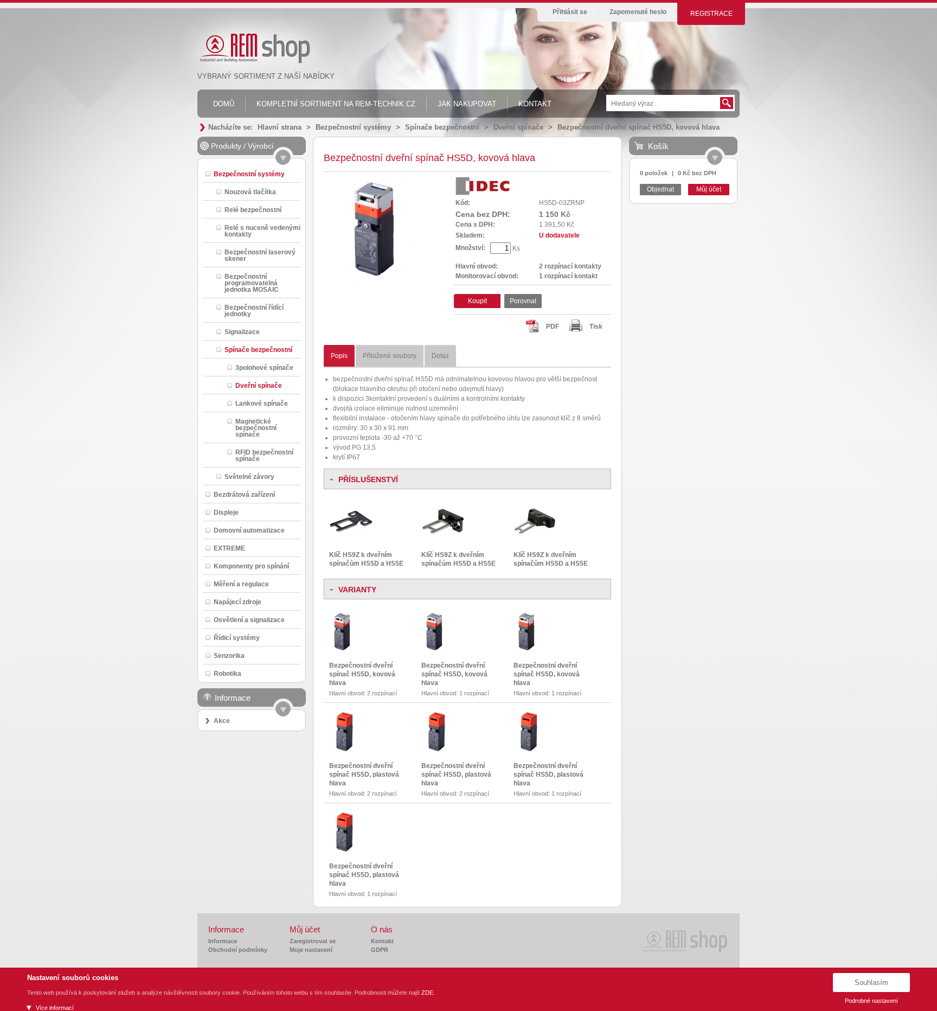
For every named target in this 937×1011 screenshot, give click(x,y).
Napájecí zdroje (237, 601)
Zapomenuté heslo (637, 12)
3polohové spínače (264, 367)
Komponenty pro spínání (251, 566)
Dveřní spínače (518, 127)
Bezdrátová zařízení (244, 494)
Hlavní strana (279, 127)
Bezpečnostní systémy (353, 127)
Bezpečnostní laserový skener (260, 255)
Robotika (227, 673)
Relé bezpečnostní (252, 209)
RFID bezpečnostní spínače (264, 455)
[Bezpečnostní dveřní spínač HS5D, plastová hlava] (345, 752)
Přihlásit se (570, 12)
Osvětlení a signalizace (249, 619)
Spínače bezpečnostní (442, 127)
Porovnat (523, 301)
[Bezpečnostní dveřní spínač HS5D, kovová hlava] (344, 651)
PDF (552, 326)
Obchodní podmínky (237, 949)
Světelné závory (249, 476)
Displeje (226, 512)
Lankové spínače (261, 403)
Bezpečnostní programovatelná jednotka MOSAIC (251, 283)
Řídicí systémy (237, 637)
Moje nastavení (311, 949)
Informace (222, 941)
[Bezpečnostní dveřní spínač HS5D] (378, 282)
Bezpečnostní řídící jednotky (254, 310)
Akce (222, 721)
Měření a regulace (241, 583)
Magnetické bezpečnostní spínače (256, 428)
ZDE (427, 992)
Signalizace (242, 331)
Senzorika (229, 655)
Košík (658, 146)
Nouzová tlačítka (250, 191)
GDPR (379, 949)
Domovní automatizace (249, 530)
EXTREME (229, 548)
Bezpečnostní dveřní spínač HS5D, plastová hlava (364, 774)
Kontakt (382, 941)
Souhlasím (871, 982)
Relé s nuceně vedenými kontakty (262, 231)
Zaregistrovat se (313, 941)
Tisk (595, 326)
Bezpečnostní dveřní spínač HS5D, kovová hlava (638, 127)
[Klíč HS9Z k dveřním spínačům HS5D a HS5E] (351, 531)
